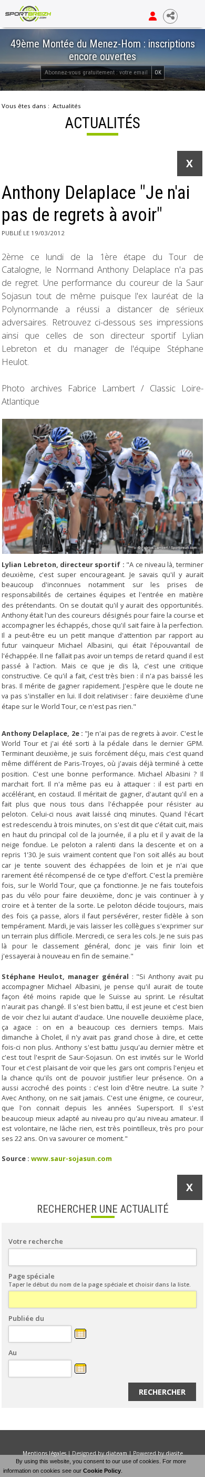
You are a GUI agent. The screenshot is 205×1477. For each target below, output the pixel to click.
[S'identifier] (153, 16)
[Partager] (170, 16)
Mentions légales (44, 1453)
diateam (116, 1453)
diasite (174, 1453)
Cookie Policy (102, 1471)
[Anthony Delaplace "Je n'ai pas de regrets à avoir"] (102, 486)
